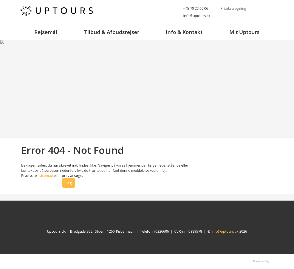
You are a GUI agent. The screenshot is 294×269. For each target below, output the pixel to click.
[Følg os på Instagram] (155, 211)
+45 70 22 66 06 (195, 8)
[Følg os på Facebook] (139, 211)
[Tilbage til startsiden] (56, 10)
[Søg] (265, 8)
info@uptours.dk (196, 15)
